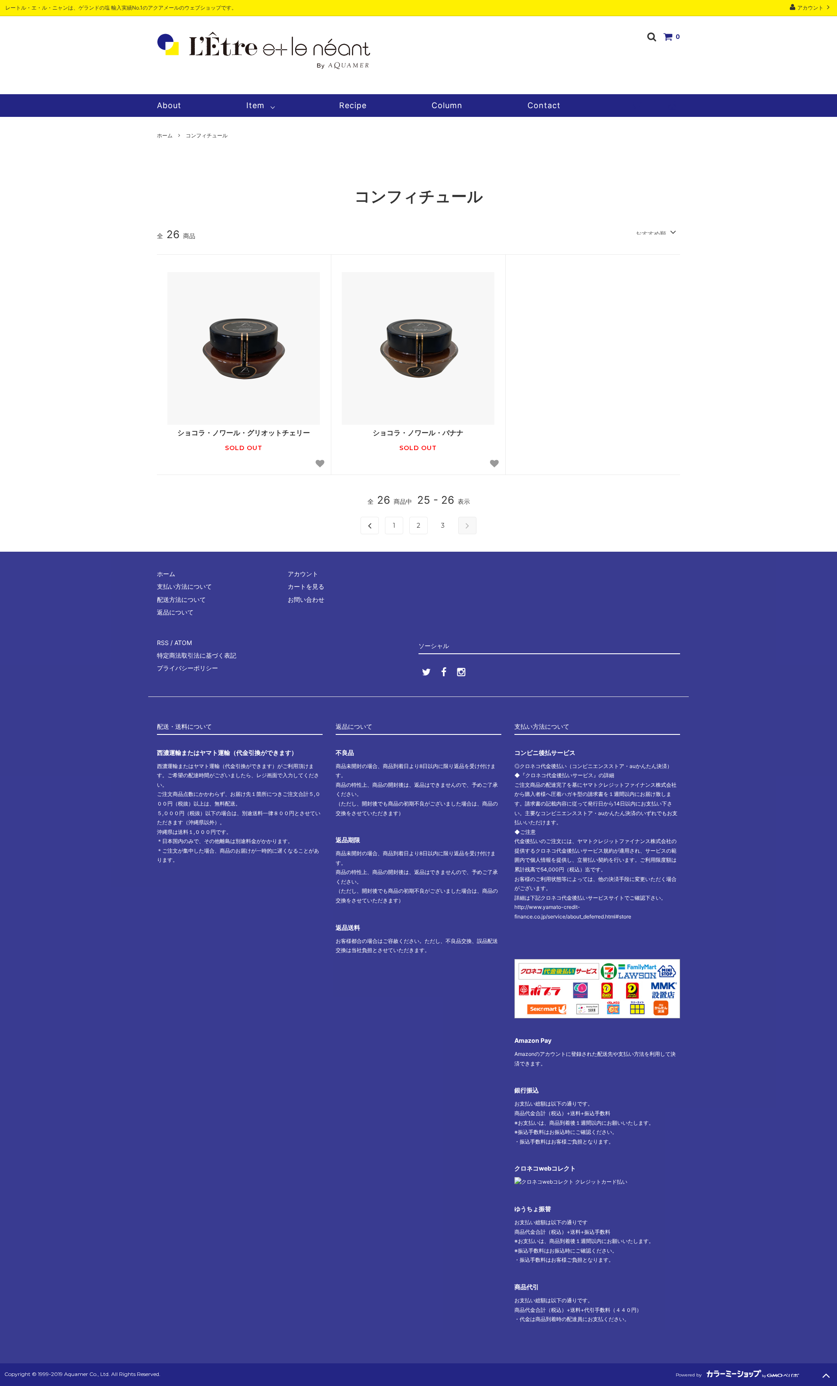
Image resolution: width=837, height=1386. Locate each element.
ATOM (183, 642)
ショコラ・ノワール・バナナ (418, 432)
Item (255, 105)
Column (447, 105)
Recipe (353, 105)
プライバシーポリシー (187, 668)
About (169, 105)
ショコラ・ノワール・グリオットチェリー (243, 432)
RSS (163, 642)
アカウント (810, 7)
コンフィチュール (207, 135)
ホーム (165, 135)
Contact (544, 105)
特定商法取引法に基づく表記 (196, 655)
